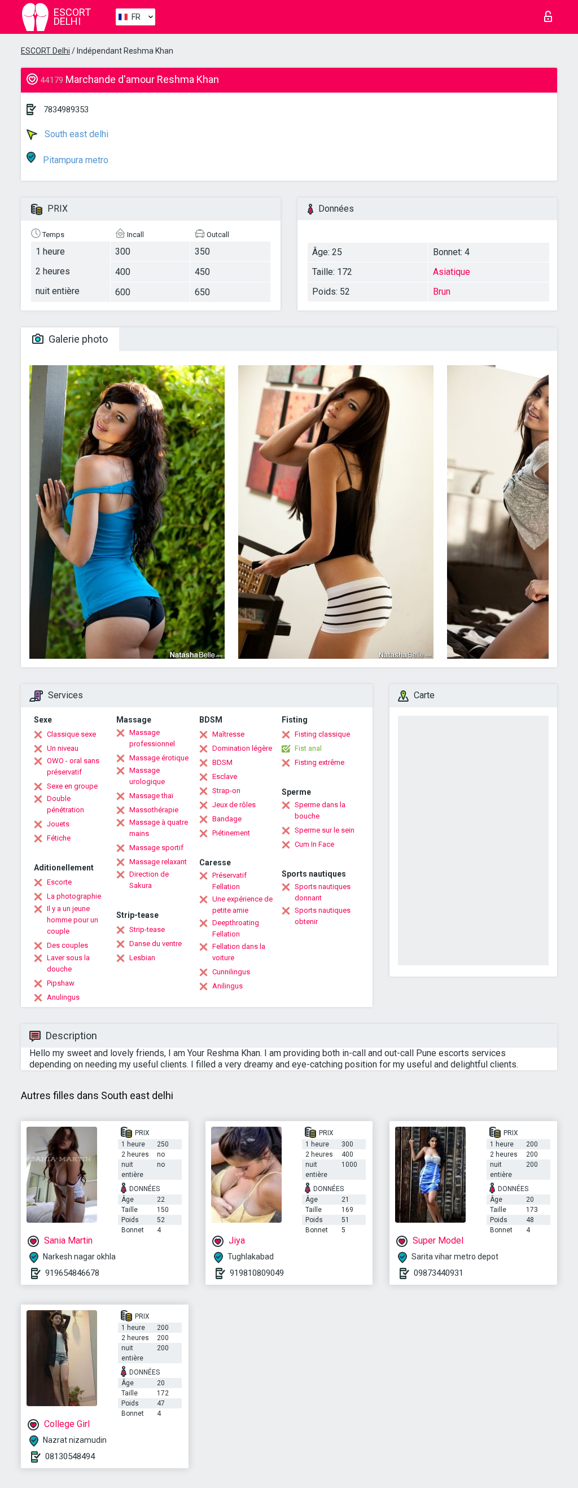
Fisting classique (322, 734)
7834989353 (66, 109)
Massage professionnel (152, 738)
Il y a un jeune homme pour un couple (72, 919)
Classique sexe (71, 734)
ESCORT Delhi (45, 50)
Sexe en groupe (72, 786)
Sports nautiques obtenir (323, 916)
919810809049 (257, 1273)
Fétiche (59, 838)
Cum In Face (314, 844)
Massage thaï (151, 795)
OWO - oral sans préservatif (73, 766)
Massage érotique (159, 758)
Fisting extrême (319, 762)
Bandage (227, 819)
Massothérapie (153, 810)
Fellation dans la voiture (238, 952)
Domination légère (242, 748)
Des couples (67, 945)
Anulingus (63, 997)
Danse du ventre (155, 943)
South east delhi (75, 134)
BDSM (222, 762)
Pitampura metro (74, 160)
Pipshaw (61, 983)
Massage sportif (156, 847)
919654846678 (72, 1273)
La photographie (74, 896)
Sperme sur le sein (324, 830)
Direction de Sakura (149, 880)
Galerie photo (77, 339)
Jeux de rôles (234, 804)
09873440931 (438, 1273)
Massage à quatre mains (158, 828)
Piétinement (231, 833)
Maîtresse (228, 734)
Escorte (59, 882)
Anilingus (227, 986)
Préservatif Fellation (229, 881)
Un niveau (62, 748)
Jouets (58, 824)
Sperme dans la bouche (320, 810)
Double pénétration (65, 804)
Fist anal (308, 748)
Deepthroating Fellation (235, 928)
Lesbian (142, 957)
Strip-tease (147, 929)
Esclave (224, 776)
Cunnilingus (231, 972)
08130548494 (70, 1456)
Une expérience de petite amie (242, 904)
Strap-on (226, 790)
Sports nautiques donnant (323, 892)
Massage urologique (147, 776)
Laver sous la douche (68, 963)
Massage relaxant (158, 861)
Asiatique (451, 271)
